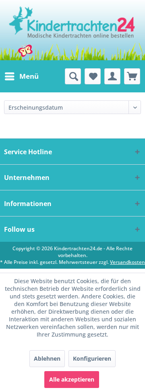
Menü (29, 76)
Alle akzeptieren (71, 379)
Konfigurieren (92, 358)
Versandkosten (127, 262)
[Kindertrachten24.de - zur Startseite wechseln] (72, 30)
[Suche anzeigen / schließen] (73, 76)
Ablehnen (47, 358)
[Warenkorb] (132, 76)
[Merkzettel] (93, 76)
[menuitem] (21, 76)
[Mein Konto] (112, 76)
